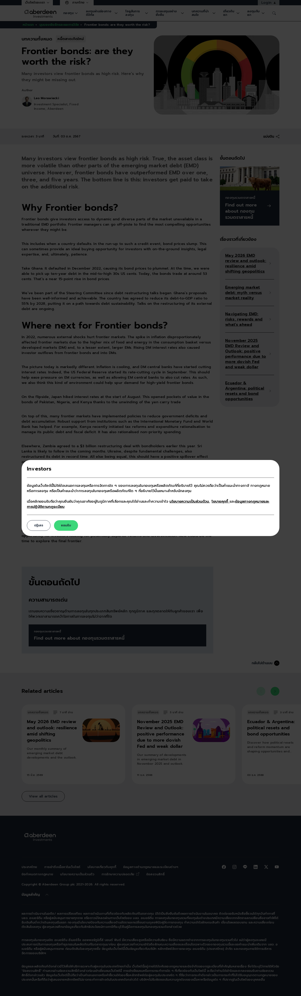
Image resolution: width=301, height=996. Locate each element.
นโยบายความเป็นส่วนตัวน (189, 501)
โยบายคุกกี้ (221, 501)
